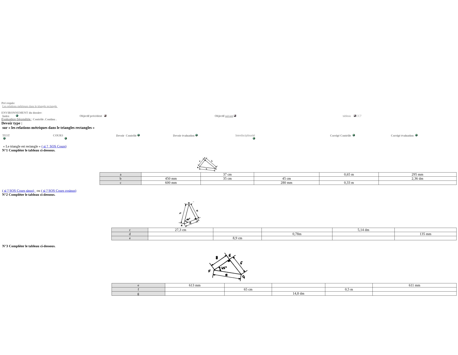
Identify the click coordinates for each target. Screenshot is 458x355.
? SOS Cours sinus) (18, 191)
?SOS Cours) (54, 146)
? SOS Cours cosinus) (58, 191)
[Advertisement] (108, 26)
